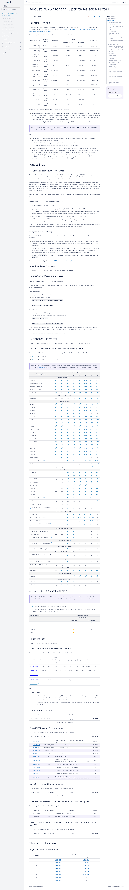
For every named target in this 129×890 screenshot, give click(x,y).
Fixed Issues (111, 53)
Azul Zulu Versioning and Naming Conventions (65, 261)
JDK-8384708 (36, 748)
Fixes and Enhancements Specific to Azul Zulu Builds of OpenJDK (115, 71)
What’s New (111, 20)
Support (123, 2)
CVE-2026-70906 (34, 666)
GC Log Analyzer (6, 47)
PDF (60, 860)
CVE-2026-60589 (34, 679)
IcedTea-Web (5, 36)
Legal (116, 886)
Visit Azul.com (114, 2)
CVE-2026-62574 (33, 684)
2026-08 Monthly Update (9, 9)
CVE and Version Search (8, 30)
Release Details (112, 18)
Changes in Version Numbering (115, 30)
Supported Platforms (8, 18)
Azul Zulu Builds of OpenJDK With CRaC (116, 50)
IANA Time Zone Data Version (114, 34)
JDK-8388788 (36, 764)
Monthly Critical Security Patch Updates (115, 23)
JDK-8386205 (36, 751)
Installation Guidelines (8, 27)
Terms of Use (120, 886)
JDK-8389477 (36, 773)
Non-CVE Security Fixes (115, 60)
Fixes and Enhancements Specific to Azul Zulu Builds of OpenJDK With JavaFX (115, 76)
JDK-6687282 (36, 741)
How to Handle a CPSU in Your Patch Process (116, 27)
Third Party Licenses (7, 24)
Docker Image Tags (7, 21)
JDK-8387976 (36, 760)
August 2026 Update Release (114, 83)
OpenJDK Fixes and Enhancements (114, 63)
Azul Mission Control (7, 50)
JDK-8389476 (36, 770)
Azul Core (5, 6)
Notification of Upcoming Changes (115, 37)
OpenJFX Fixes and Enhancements (113, 67)
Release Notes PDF (95, 17)
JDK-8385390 (36, 756)
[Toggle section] (21, 27)
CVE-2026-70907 (34, 675)
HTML (56, 860)
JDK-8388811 (36, 767)
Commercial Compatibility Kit (10, 33)
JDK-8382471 (36, 745)
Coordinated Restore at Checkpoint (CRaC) (8, 43)
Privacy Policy (111, 886)
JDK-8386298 (36, 753)
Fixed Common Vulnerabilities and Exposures (113, 57)
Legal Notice (5, 53)
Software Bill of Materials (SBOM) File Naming (116, 41)
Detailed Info (5, 39)
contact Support (41, 367)
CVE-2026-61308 (34, 670)
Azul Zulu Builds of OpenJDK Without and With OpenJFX (116, 47)
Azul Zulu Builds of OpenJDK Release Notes (10, 14)
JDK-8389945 (36, 777)
